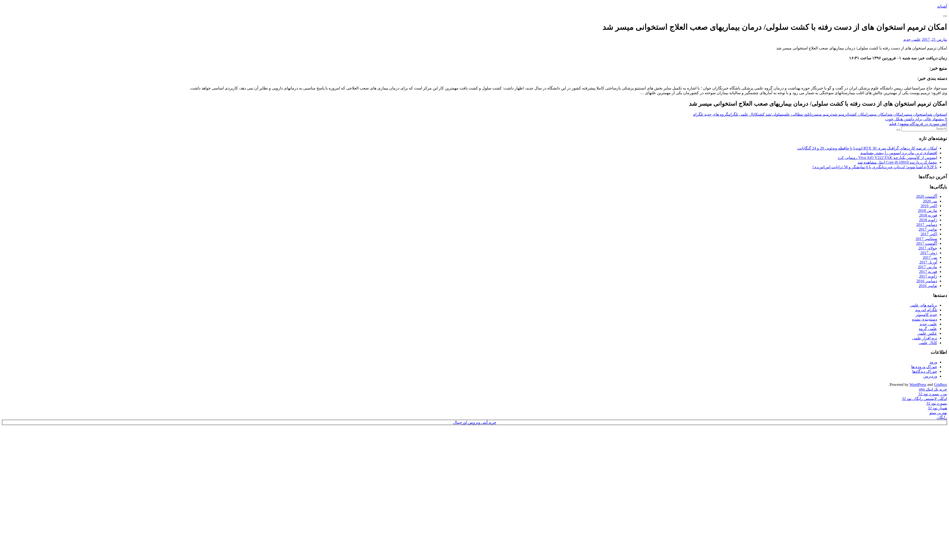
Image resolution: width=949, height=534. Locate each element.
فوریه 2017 (928, 271)
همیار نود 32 (937, 408)
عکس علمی (927, 333)
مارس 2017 (927, 267)
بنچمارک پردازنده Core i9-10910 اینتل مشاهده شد (897, 162)
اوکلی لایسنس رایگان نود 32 (924, 399)
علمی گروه (928, 329)
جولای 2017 (927, 248)
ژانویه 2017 (928, 276)
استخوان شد (937, 114)
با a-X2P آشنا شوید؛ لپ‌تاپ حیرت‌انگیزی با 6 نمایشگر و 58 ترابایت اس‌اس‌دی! (874, 167)
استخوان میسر (915, 114)
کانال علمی (928, 343)
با (849, 114)
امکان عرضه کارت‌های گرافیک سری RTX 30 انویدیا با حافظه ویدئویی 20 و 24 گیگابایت (867, 148)
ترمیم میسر (822, 114)
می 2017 (930, 257)
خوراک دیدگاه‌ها (924, 371)
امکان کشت (858, 114)
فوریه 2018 (928, 215)
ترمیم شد (840, 114)
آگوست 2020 (926, 196)
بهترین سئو (938, 413)
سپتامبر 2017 (926, 239)
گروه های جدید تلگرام (710, 114)
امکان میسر (877, 114)
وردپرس (930, 376)
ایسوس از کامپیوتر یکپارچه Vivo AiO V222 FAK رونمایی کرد (887, 158)
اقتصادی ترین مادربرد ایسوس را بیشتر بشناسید (898, 153)
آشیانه (942, 6)
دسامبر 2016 (926, 281)
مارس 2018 (927, 210)
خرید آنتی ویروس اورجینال (474, 422)
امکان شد (895, 114)
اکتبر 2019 (929, 206)
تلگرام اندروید (926, 310)
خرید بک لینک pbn (933, 389)
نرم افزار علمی (924, 338)
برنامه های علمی (923, 305)
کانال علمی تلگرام (743, 114)
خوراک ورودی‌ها (924, 367)
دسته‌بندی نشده (924, 319)
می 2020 (930, 201)
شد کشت (764, 114)
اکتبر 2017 (929, 234)
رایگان (942, 417)
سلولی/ (777, 114)
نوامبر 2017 (928, 229)
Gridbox (940, 384)
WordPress (917, 384)
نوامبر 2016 (928, 286)
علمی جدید (912, 39)
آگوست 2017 (926, 243)
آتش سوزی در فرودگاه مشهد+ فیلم (918, 124)
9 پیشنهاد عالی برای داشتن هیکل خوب (916, 119)
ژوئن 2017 (928, 253)
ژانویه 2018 (928, 220)
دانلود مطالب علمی (798, 114)
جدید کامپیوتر (926, 314)
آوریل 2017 (928, 262)
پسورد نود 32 (936, 403)
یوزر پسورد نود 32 (932, 394)
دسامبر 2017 (926, 224)
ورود (933, 362)
